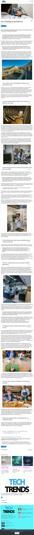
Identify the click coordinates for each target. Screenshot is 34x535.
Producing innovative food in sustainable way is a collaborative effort (15, 418)
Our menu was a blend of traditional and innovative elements (16, 382)
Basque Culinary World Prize (22, 305)
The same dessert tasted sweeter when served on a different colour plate (16, 102)
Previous (2, 465)
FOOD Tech (8, 23)
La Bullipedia (3, 135)
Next (32, 465)
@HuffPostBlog (24, 431)
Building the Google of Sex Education (9, 526)
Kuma (25, 340)
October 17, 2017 (17, 432)
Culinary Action (27, 173)
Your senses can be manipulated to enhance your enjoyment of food (15, 84)
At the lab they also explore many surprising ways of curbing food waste (16, 241)
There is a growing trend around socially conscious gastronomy (16, 263)
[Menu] (32, 1)
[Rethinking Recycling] (17, 461)
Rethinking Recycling (8, 522)
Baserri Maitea (7, 340)
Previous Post (4, 449)
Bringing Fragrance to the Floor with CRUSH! (27, 509)
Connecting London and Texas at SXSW (10, 529)
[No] (32, 532)
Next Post (30, 449)
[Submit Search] (1, 497)
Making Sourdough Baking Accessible (26, 517)
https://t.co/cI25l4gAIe (16, 431)
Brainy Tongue (8, 94)
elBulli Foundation (4, 129)
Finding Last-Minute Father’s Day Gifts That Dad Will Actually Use (25, 513)
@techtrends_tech (23, 443)
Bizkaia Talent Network (22, 333)
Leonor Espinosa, (7, 305)
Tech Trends (11, 23)
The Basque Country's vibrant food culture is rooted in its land (16, 326)
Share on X (29, 169)
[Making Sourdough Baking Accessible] (6, 461)
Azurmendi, (20, 344)
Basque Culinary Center (14, 37)
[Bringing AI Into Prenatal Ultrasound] (28, 461)
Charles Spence (7, 87)
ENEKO (29, 343)
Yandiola (22, 339)
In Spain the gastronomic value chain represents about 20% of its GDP (17, 168)
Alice (2, 23)
